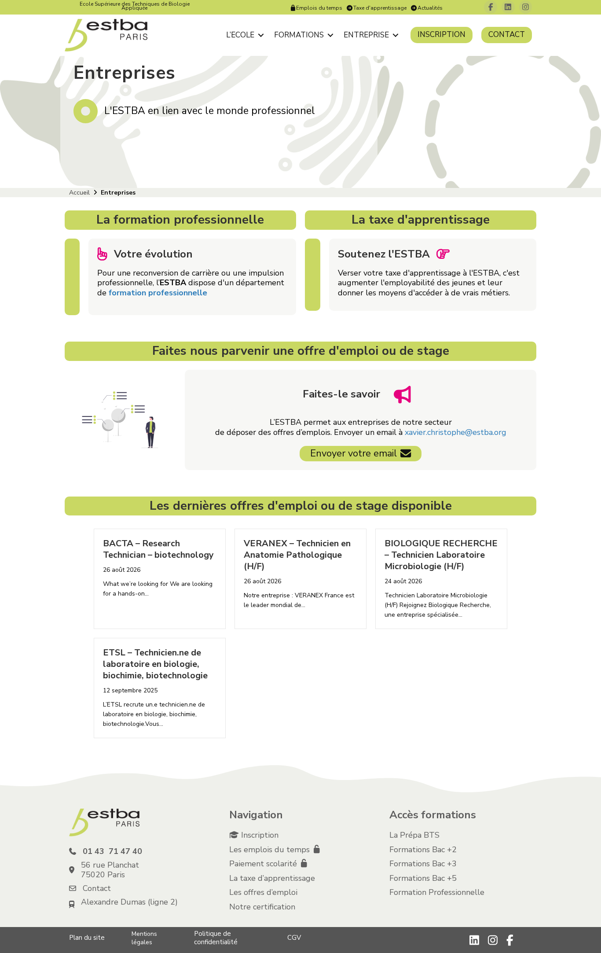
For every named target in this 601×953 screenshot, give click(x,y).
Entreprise (366, 35)
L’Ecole (240, 35)
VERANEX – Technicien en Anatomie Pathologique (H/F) (297, 554)
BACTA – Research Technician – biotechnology (158, 549)
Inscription (441, 34)
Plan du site (87, 937)
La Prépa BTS (414, 835)
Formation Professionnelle (436, 892)
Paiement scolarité (264, 863)
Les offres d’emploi (263, 892)
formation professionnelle (158, 292)
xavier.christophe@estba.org (455, 432)
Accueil (79, 192)
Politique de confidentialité (216, 937)
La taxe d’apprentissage (272, 878)
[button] (260, 35)
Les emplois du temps (270, 849)
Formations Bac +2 (423, 849)
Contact (506, 34)
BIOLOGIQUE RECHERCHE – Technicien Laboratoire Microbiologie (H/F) (441, 554)
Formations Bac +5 (423, 878)
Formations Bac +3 (423, 863)
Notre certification (262, 906)
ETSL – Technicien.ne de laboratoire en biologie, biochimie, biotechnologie (155, 664)
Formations (299, 35)
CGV (294, 937)
